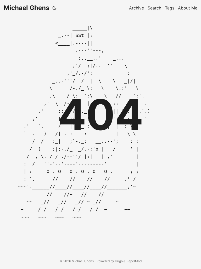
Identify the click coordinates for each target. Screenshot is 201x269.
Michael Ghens (26, 8)
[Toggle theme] (54, 8)
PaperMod (134, 261)
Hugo (119, 261)
